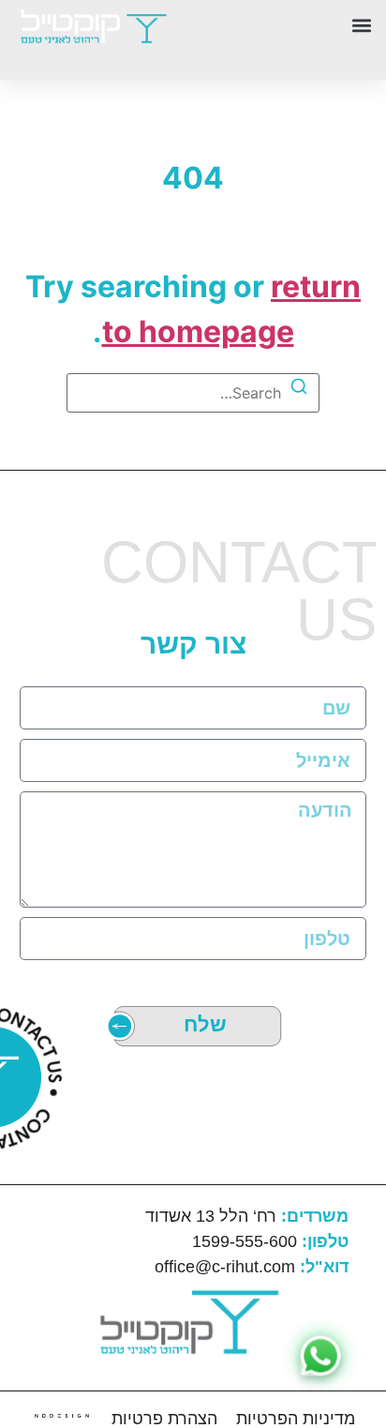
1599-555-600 (270, 1241)
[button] (285, 24)
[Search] (299, 389)
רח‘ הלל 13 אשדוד (247, 1216)
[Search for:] (193, 393)
